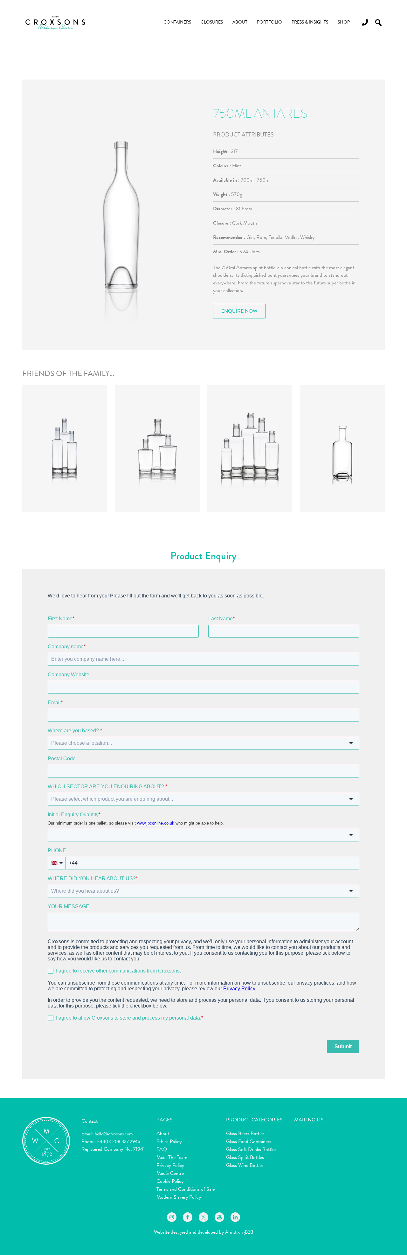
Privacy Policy (170, 1165)
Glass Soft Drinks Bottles (251, 1149)
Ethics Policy (169, 1141)
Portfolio (269, 22)
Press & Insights (310, 22)
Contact (89, 1121)
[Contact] (362, 22)
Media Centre (170, 1173)
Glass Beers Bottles (245, 1133)
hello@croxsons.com (114, 1133)
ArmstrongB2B (239, 1232)
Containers (177, 22)
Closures (212, 22)
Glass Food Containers (248, 1141)
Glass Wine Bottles (245, 1165)
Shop (344, 22)
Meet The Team (171, 1157)
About (239, 22)
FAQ (161, 1149)
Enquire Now (239, 311)
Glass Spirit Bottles (245, 1157)
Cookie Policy (169, 1181)
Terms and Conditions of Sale (185, 1189)
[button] (378, 22)
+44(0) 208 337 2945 (118, 1141)
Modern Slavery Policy (178, 1197)
